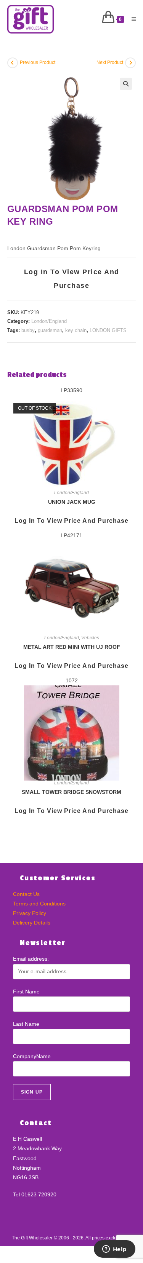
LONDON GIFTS (108, 330)
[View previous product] (12, 62)
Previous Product (37, 62)
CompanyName (32, 1056)
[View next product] (130, 62)
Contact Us (26, 894)
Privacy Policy (29, 913)
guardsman (50, 330)
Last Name (26, 1024)
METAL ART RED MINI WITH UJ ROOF (71, 647)
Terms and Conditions (39, 904)
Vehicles (90, 637)
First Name (26, 991)
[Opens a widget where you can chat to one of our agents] (114, 1249)
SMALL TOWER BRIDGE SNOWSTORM (71, 792)
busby (28, 330)
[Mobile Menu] (131, 19)
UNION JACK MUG (71, 502)
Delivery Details (31, 923)
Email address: (31, 959)
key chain (76, 330)
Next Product (109, 62)
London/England (49, 321)
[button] (126, 84)
